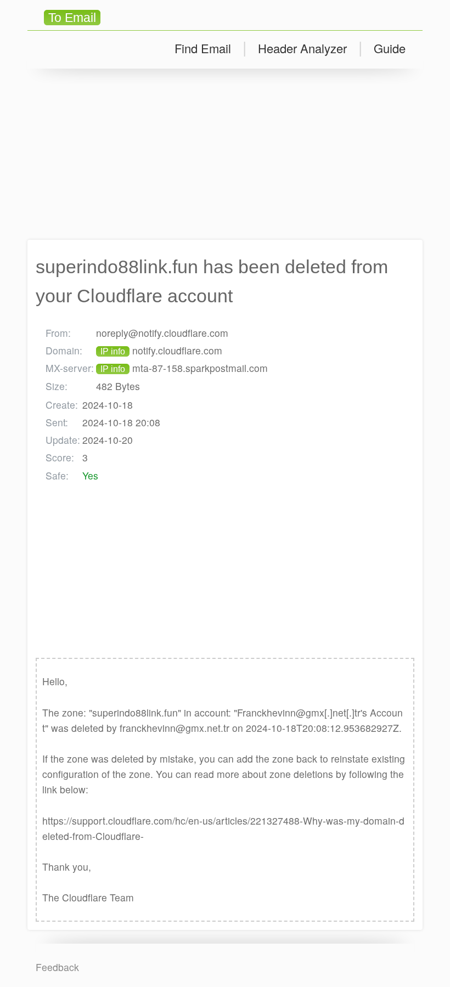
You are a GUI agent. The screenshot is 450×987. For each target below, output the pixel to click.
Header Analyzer (302, 48)
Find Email (203, 48)
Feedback (57, 967)
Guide (390, 48)
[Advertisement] (225, 154)
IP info (112, 351)
